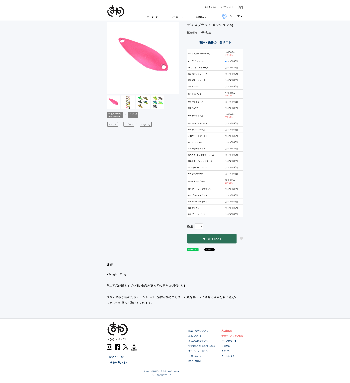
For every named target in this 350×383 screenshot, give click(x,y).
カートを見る (228, 356)
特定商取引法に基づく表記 (201, 345)
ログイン (225, 350)
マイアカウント (227, 7)
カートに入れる (214, 238)
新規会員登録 (210, 7)
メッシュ (133, 113)
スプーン (129, 124)
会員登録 (225, 345)
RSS (190, 361)
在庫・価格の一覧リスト (215, 42)
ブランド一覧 (152, 17)
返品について (195, 335)
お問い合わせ (195, 356)
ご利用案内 (199, 17)
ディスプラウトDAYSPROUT (115, 115)
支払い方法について (198, 340)
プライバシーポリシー (199, 350)
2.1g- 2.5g (145, 124)
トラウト (112, 124)
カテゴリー (176, 17)
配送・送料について (198, 330)
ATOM (198, 361)
